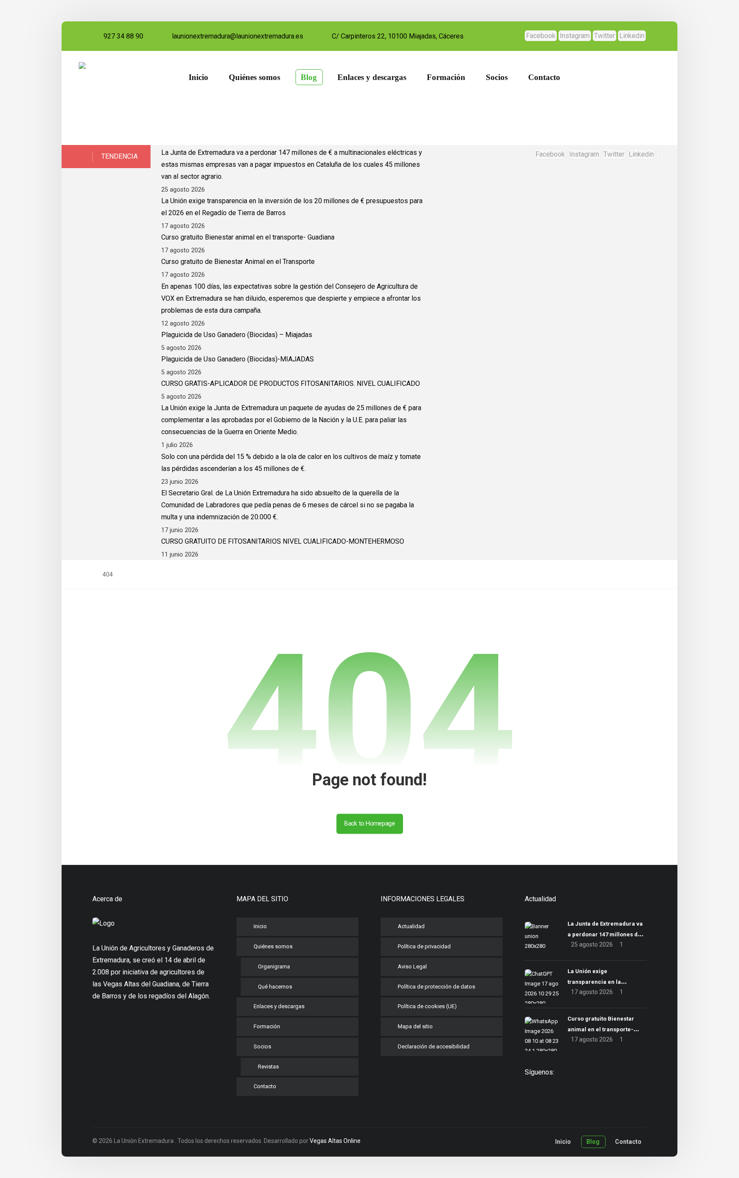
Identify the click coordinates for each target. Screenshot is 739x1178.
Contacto (265, 1086)
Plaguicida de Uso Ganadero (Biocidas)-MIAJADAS (237, 359)
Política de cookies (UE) (427, 1006)
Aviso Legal (412, 966)
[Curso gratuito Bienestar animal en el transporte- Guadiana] (542, 1034)
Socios (262, 1046)
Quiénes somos (273, 946)
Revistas (268, 1066)
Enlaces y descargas (279, 1006)
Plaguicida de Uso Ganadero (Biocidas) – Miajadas (236, 335)
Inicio (260, 926)
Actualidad (411, 926)
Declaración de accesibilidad (434, 1046)
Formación (267, 1026)
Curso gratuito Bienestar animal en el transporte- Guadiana (247, 237)
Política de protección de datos (436, 986)
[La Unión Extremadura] (124, 98)
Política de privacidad (424, 946)
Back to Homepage (369, 823)
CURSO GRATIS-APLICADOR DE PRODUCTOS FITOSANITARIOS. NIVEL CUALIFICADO (290, 383)
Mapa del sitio (415, 1026)
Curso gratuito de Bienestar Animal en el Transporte (238, 262)
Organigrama (274, 966)
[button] (541, 35)
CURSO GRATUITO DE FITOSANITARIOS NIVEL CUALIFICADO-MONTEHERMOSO (282, 541)
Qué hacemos (275, 986)
